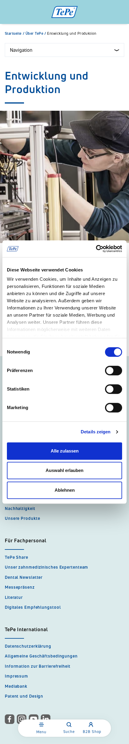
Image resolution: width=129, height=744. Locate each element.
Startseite (14, 33)
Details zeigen (95, 431)
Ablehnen (65, 490)
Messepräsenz (20, 587)
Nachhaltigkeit (20, 508)
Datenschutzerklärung (28, 646)
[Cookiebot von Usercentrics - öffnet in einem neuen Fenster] (96, 249)
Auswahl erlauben (64, 470)
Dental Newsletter (24, 577)
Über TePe (36, 33)
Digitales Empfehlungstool (33, 607)
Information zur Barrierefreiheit (37, 666)
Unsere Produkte (22, 518)
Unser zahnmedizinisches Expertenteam (46, 567)
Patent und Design (24, 696)
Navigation (21, 50)
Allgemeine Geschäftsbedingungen (41, 656)
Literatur (14, 597)
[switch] (113, 370)
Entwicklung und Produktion (71, 33)
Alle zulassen (65, 450)
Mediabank (16, 686)
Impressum (16, 676)
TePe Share (16, 557)
